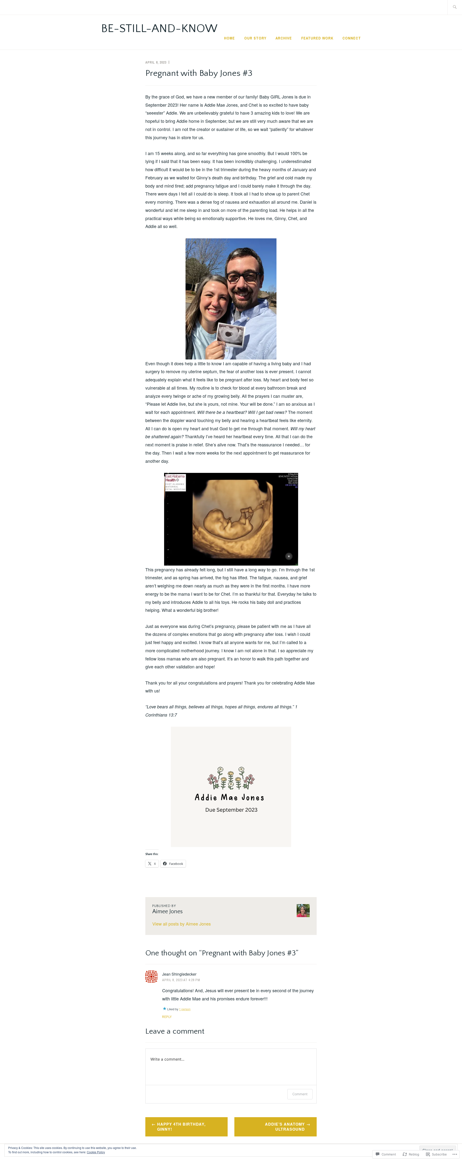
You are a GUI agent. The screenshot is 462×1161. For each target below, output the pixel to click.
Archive (284, 38)
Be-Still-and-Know (159, 28)
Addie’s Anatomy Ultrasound (285, 1126)
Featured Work (317, 38)
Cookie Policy (96, 1152)
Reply (167, 1017)
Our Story (255, 38)
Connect (351, 38)
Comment (300, 1094)
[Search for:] (454, 7)
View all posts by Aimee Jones (181, 923)
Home (229, 38)
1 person (185, 1009)
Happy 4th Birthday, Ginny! (181, 1126)
